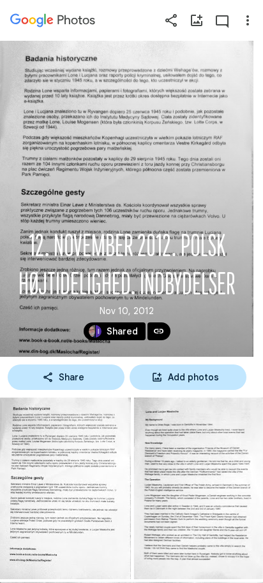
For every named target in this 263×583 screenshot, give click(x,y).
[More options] (247, 20)
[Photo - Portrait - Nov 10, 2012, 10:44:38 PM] (65, 488)
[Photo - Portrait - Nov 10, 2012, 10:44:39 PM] (198, 488)
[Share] (171, 20)
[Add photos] (196, 20)
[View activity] (222, 20)
